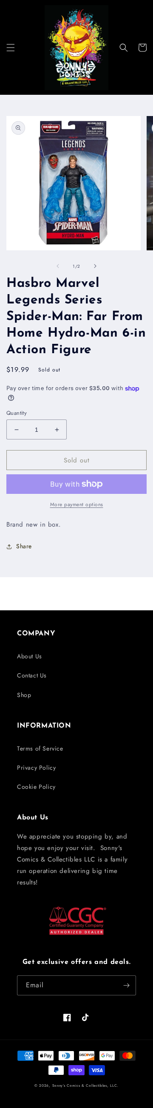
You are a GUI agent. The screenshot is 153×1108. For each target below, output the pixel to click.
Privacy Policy (36, 767)
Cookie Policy (36, 786)
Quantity (16, 413)
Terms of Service (40, 748)
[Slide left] (57, 266)
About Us (29, 656)
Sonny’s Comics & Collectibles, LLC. (85, 1085)
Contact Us (32, 675)
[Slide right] (95, 266)
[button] (10, 47)
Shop (24, 695)
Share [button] (24, 546)
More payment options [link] (76, 504)
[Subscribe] (126, 985)
